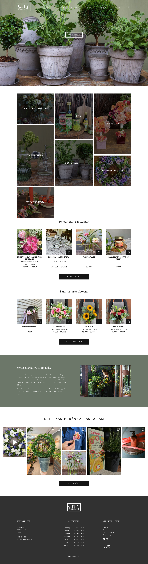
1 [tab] (71, 88)
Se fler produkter (74, 277)
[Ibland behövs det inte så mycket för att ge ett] (44, 451)
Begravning (102, 7)
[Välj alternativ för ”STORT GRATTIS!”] (69, 321)
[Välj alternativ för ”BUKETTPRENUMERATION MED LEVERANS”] (39, 252)
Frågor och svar (108, 532)
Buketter (50, 7)
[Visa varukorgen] (127, 7)
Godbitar (116, 7)
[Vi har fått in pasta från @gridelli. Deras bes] (104, 451)
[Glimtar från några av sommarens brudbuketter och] (74, 438)
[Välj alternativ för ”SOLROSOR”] (99, 321)
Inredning (75, 7)
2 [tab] (74, 88)
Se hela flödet (74, 483)
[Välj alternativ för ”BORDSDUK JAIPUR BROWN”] (69, 252)
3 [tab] (77, 88)
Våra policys (107, 535)
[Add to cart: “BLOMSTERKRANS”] (39, 321)
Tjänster (106, 527)
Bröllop (88, 7)
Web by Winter (75, 556)
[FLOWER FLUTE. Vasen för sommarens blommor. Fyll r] (74, 463)
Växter (62, 7)
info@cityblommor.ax (24, 539)
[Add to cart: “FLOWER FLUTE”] (99, 252)
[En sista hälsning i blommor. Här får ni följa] (14, 442)
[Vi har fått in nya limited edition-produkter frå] (133, 442)
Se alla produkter (74, 342)
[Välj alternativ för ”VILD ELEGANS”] (128, 321)
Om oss (105, 530)
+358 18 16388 (22, 537)
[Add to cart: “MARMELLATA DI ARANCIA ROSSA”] (128, 252)
